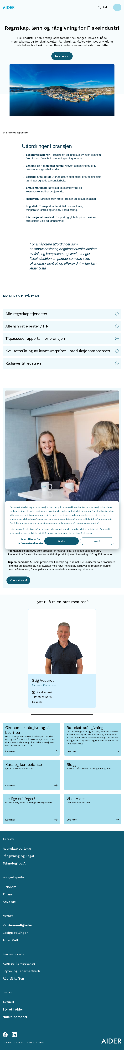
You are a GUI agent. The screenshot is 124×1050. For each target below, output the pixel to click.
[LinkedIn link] (14, 1034)
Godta (61, 541)
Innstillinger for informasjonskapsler (30, 541)
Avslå (97, 541)
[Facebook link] (5, 1034)
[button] (62, 313)
